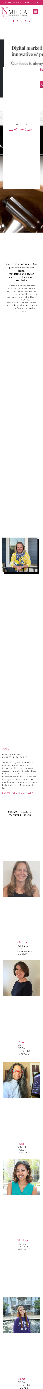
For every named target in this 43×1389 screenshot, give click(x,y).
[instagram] (17, 21)
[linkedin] (29, 21)
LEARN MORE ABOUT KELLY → (19, 793)
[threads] (25, 21)
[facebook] (13, 21)
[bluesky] (21, 21)
